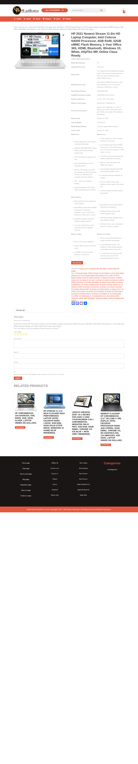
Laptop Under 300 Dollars (36, 27)
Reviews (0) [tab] (20, 310)
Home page (26, 463)
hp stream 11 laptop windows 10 (110, 284)
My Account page (26, 474)
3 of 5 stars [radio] (20, 334)
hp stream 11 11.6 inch (87, 280)
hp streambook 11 (85, 296)
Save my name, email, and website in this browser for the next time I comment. (39, 374)
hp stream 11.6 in (115, 289)
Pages (68, 19)
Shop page (25, 468)
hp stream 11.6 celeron (107, 287)
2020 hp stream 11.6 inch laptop (98, 273)
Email (16, 362)
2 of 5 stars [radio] (18, 334)
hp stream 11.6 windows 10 (100, 293)
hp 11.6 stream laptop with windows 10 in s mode (97, 275)
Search (101, 10)
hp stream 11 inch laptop (108, 282)
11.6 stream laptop (81, 273)
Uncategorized (112, 469)
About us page (26, 490)
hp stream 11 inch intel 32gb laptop (87, 282)
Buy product (77, 263)
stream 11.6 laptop (102, 298)
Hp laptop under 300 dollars (55, 27)
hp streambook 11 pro (99, 296)
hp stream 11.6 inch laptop (95, 291)
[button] (63, 35)
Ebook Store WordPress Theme (38, 509)
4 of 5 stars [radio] (23, 334)
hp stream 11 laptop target (90, 284)
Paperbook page (25, 485)
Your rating (18, 332)
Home (18, 19)
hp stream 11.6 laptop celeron (81, 293)
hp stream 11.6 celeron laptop (99, 289)
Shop (28, 19)
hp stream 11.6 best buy (91, 287)
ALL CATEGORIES (52, 10)
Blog (38, 19)
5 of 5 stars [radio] (26, 334)
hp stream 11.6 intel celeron (114, 291)
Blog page (26, 479)
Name (16, 352)
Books (48, 19)
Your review (18, 339)
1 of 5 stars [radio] (15, 334)
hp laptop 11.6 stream (108, 277)
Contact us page (25, 496)
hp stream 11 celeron (102, 280)
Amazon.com (23, 27)
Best (58, 19)
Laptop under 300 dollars (87, 298)
